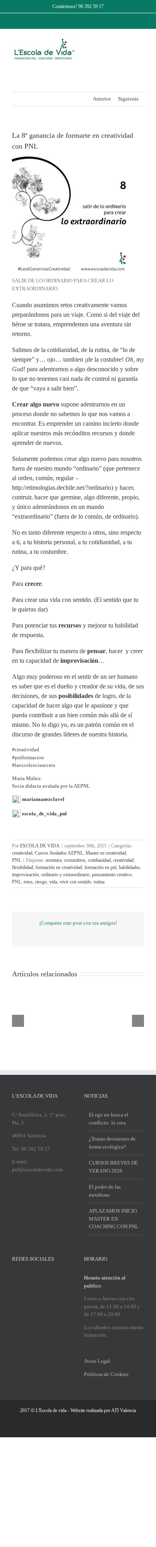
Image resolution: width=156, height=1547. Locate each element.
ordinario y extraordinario (65, 874)
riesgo (41, 882)
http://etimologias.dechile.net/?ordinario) (62, 487)
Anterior (102, 99)
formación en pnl (100, 867)
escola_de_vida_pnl (44, 814)
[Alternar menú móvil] (141, 41)
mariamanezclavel (43, 799)
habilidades (129, 867)
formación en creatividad (59, 867)
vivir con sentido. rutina (82, 882)
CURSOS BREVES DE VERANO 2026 (113, 1167)
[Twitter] (24, 1277)
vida (53, 882)
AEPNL (82, 786)
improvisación (25, 874)
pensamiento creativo (112, 874)
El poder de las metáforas (105, 1191)
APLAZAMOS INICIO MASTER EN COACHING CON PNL (113, 1218)
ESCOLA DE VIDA (40, 846)
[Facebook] (14, 1277)
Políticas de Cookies (106, 1374)
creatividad (22, 853)
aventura (54, 860)
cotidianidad (99, 860)
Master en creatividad (106, 853)
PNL (16, 860)
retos (28, 882)
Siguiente (128, 99)
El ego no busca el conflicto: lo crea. (108, 1119)
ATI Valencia (123, 1410)
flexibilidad (22, 867)
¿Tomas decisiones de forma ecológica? (112, 1143)
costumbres (75, 860)
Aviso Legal (97, 1361)
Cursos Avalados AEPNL (59, 853)
